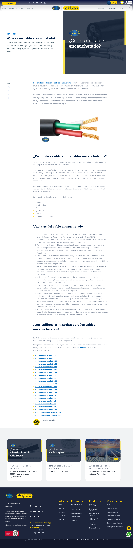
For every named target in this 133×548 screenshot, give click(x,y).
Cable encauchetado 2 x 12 (46, 364)
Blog (122, 8)
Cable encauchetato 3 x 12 (46, 384)
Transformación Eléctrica (94, 514)
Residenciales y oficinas (76, 505)
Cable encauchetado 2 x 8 (45, 358)
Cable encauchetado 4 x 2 (45, 395)
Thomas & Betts (94, 528)
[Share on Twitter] (8, 94)
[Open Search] (129, 8)
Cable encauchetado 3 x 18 (46, 392)
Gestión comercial (113, 519)
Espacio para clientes (114, 523)
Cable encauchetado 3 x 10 (46, 381)
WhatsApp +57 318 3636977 (42, 525)
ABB (60, 505)
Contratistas (75, 517)
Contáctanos (9, 3)
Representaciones (113, 516)
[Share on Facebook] (8, 98)
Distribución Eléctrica (93, 519)
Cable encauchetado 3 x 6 (45, 375)
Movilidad (112, 8)
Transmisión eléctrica (93, 509)
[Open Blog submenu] (124, 8)
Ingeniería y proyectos (93, 523)
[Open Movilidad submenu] (116, 8)
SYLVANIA (62, 512)
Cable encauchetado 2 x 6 (45, 355)
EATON (61, 509)
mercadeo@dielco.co (39, 530)
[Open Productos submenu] (105, 8)
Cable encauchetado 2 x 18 (46, 372)
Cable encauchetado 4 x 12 (46, 409)
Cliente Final (75, 510)
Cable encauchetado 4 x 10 (46, 407)
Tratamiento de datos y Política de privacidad (91, 540)
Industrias (74, 520)
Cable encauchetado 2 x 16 (46, 370)
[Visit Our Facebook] (29, 3)
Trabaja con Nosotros (115, 527)
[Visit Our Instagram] (33, 3)
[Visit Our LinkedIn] (41, 3)
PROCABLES (63, 519)
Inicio (4, 8)
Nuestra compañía (113, 509)
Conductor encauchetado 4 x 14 (48, 412)
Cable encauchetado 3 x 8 (45, 378)
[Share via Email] (8, 87)
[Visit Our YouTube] (37, 3)
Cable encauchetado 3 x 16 (46, 389)
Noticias (110, 505)
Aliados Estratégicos (16, 8)
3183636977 (82, 347)
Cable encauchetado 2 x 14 (46, 367)
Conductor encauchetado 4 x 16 (48, 415)
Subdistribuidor (76, 513)
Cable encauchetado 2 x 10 (46, 361)
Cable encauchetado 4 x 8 (45, 404)
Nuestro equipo (112, 512)
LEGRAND (62, 516)
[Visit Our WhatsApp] (45, 3)
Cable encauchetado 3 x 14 (46, 387)
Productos (100, 8)
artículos (12, 34)
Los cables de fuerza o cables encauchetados (54, 83)
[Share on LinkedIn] (8, 91)
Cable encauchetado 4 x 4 (45, 398)
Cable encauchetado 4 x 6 (45, 401)
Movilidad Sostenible (92, 505)
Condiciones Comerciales (67, 540)
